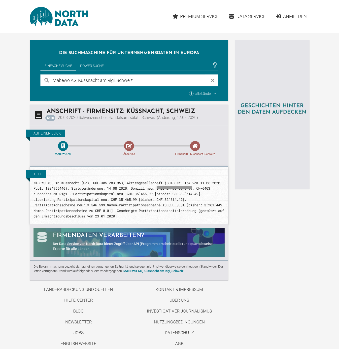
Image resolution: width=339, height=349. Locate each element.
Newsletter (78, 321)
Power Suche (92, 66)
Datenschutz (179, 332)
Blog (78, 311)
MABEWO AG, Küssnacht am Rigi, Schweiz (153, 271)
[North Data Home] (59, 16)
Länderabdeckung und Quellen (78, 289)
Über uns (179, 300)
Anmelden (295, 16)
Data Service (251, 16)
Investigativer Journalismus (179, 311)
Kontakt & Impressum (179, 289)
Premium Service (199, 16)
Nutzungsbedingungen (179, 321)
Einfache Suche (58, 66)
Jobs (78, 332)
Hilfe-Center (78, 300)
